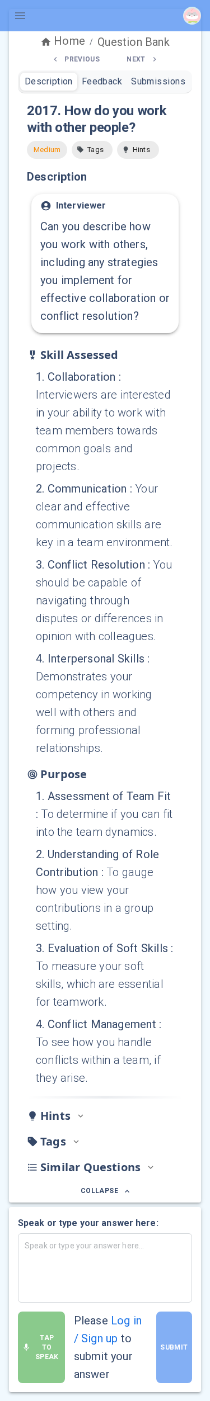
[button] (92, 150)
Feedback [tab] (102, 81)
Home (69, 41)
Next (136, 59)
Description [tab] (49, 81)
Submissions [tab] (158, 81)
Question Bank (133, 42)
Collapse (99, 1191)
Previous (82, 59)
